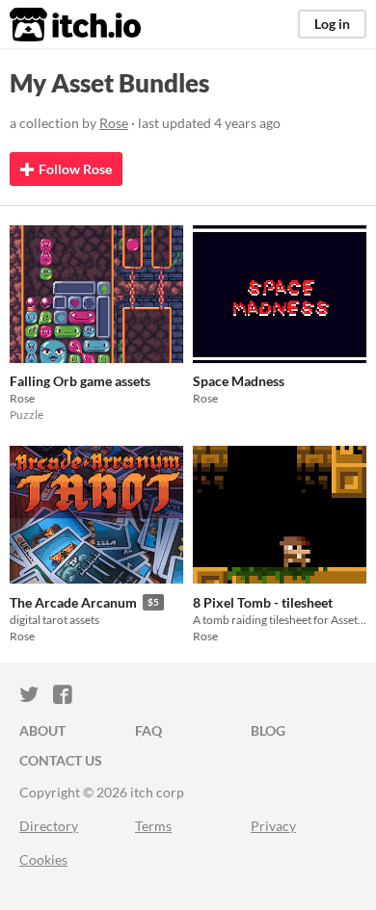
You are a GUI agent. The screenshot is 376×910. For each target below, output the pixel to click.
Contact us (60, 760)
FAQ (148, 730)
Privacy (273, 826)
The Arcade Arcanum (73, 602)
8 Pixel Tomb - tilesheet (263, 602)
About (42, 730)
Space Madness (238, 381)
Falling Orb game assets (80, 381)
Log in (332, 23)
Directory (48, 826)
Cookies (43, 859)
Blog (268, 730)
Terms (153, 826)
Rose (113, 123)
